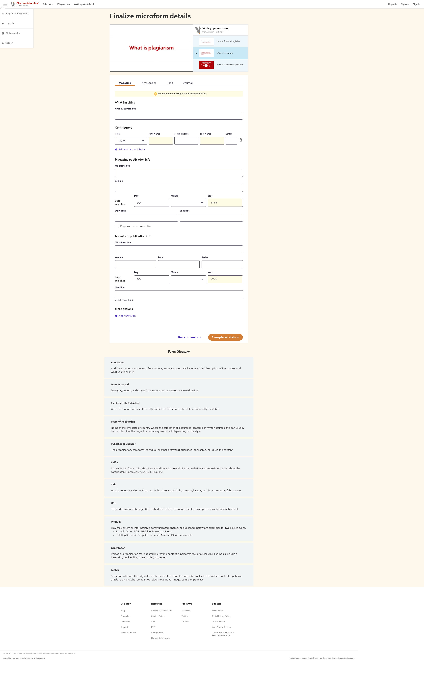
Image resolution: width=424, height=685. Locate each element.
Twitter (185, 616)
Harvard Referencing (160, 638)
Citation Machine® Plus (161, 611)
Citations (48, 4)
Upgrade (9, 23)
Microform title (123, 242)
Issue (160, 257)
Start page (120, 211)
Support (9, 43)
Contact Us (125, 622)
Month (174, 196)
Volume (119, 181)
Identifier (120, 287)
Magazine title (122, 166)
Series (205, 257)
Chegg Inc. (125, 616)
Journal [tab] (188, 83)
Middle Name (181, 134)
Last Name (205, 134)
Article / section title (125, 109)
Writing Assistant (84, 4)
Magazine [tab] (125, 83)
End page (185, 211)
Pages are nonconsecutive (136, 226)
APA (153, 622)
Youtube (185, 622)
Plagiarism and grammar (17, 14)
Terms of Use (217, 611)
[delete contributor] (241, 139)
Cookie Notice (218, 622)
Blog (123, 611)
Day (136, 196)
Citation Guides (158, 616)
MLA (153, 627)
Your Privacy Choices (221, 627)
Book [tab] (170, 83)
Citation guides (12, 33)
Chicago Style (157, 633)
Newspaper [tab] (149, 83)
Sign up (405, 4)
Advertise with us (128, 633)
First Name (154, 134)
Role (117, 134)
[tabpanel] (179, 206)
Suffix (229, 134)
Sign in (416, 4)
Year (210, 196)
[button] (131, 141)
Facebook (186, 611)
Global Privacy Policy (221, 616)
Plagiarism (63, 4)
